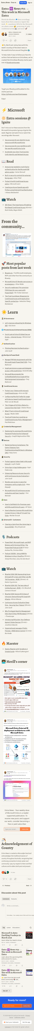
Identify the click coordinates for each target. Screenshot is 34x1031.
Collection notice (19, 1017)
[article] (17, 939)
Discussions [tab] (16, 927)
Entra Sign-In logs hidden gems (15, 467)
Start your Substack (12, 1022)
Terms (11, 1017)
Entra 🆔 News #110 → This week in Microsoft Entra (12, 972)
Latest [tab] (9, 927)
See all (5, 991)
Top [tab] (4, 927)
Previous (7, 885)
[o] (29, 935)
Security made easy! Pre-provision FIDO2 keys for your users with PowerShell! (16, 290)
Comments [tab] (6, 899)
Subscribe (23, 3)
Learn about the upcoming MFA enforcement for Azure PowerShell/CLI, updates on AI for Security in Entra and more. (12, 958)
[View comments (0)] (11, 40)
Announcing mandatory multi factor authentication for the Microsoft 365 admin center (17, 169)
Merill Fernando (14, 32)
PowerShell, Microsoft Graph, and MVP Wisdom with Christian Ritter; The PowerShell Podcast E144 (18, 545)
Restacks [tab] (14, 899)
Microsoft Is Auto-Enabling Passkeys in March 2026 (11, 935)
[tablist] (10, 899)
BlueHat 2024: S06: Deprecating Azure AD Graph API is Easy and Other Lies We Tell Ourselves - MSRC (18, 577)
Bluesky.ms (9, 273)
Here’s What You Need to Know (12, 940)
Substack (7, 1027)
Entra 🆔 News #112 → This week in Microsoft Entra (12, 952)
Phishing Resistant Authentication (16, 348)
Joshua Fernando (14, 34)
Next (27, 885)
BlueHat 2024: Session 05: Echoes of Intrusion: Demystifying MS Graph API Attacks (17, 596)
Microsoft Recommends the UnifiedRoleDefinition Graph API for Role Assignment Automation (17, 377)
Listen (30, 34)
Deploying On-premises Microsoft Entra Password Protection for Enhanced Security (18, 433)
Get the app (26, 1022)
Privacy (28, 1015)
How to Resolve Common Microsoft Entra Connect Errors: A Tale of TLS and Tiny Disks (18, 513)
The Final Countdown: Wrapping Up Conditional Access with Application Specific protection (17, 299)
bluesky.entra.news (13, 62)
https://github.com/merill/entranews (14, 94)
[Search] (30, 927)
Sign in (30, 3)
